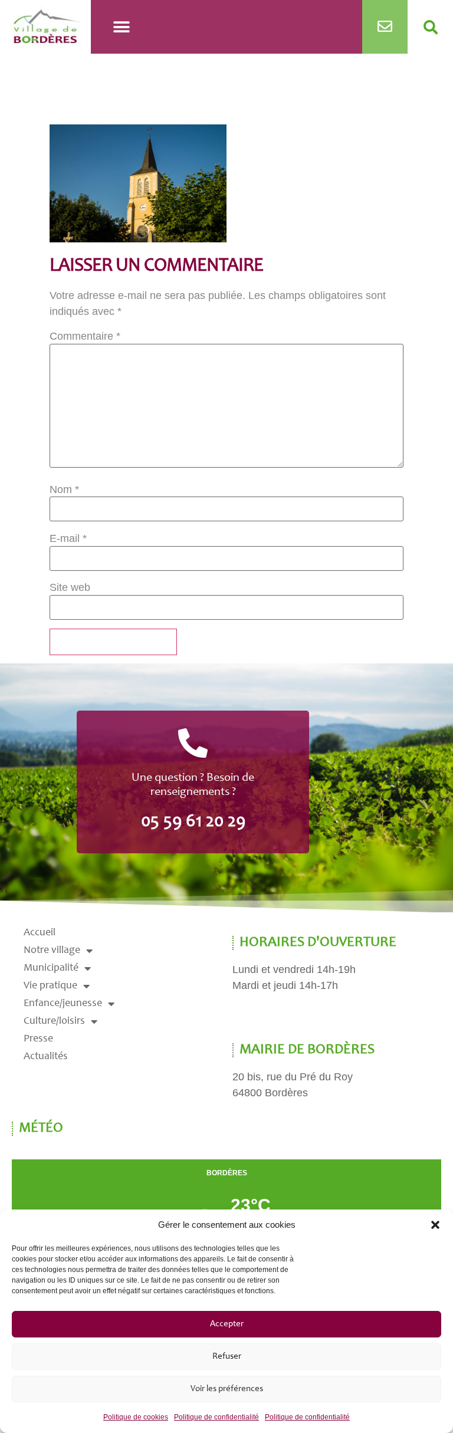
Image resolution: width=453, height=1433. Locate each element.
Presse (38, 1039)
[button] (435, 1225)
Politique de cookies (135, 1417)
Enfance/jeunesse (63, 1003)
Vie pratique (50, 986)
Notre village (52, 950)
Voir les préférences (227, 1389)
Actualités (46, 1056)
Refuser (226, 1356)
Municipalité (51, 968)
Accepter (227, 1324)
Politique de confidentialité (216, 1417)
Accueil (39, 933)
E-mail (68, 538)
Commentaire (85, 336)
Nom (64, 489)
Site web (70, 587)
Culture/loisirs (54, 1021)
